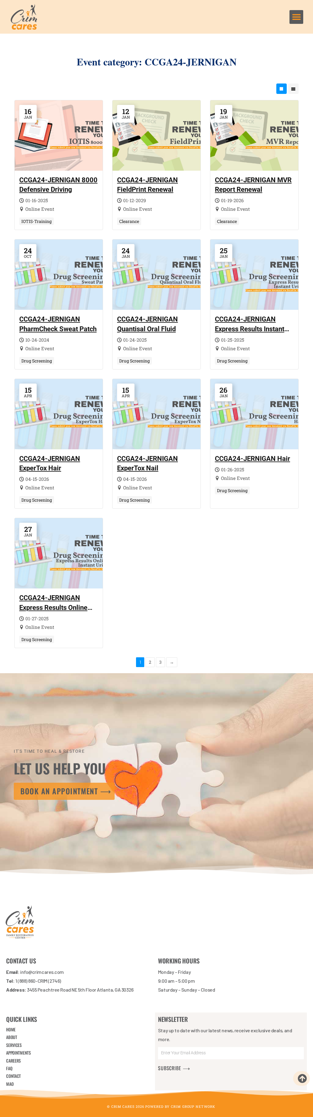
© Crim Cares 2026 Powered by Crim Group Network (161, 1106)
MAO (9, 1084)
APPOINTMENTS (18, 1053)
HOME (11, 1029)
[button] (296, 17)
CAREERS (13, 1060)
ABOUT (11, 1037)
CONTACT (13, 1076)
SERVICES (14, 1045)
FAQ (9, 1068)
